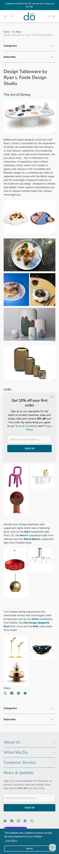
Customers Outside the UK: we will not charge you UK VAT (29, 5)
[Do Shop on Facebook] (13, 821)
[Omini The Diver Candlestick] (16, 659)
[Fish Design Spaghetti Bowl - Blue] (42, 659)
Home (6, 31)
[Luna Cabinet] (16, 513)
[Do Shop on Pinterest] (27, 821)
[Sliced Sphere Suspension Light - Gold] (16, 597)
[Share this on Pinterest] (18, 693)
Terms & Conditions (26, 425)
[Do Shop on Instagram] (20, 821)
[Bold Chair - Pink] (16, 487)
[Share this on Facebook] (11, 693)
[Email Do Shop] (7, 821)
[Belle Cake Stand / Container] (16, 684)
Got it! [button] (29, 848)
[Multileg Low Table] (42, 487)
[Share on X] (6, 693)
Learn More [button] (11, 840)
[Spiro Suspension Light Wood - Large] (15, 571)
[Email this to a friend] (25, 693)
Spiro (27, 531)
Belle (36, 626)
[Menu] (5, 16)
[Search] (11, 16)
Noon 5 (24, 535)
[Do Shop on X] (33, 821)
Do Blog (16, 31)
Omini (35, 618)
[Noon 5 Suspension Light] (40, 571)
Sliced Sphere (32, 538)
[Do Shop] (29, 16)
